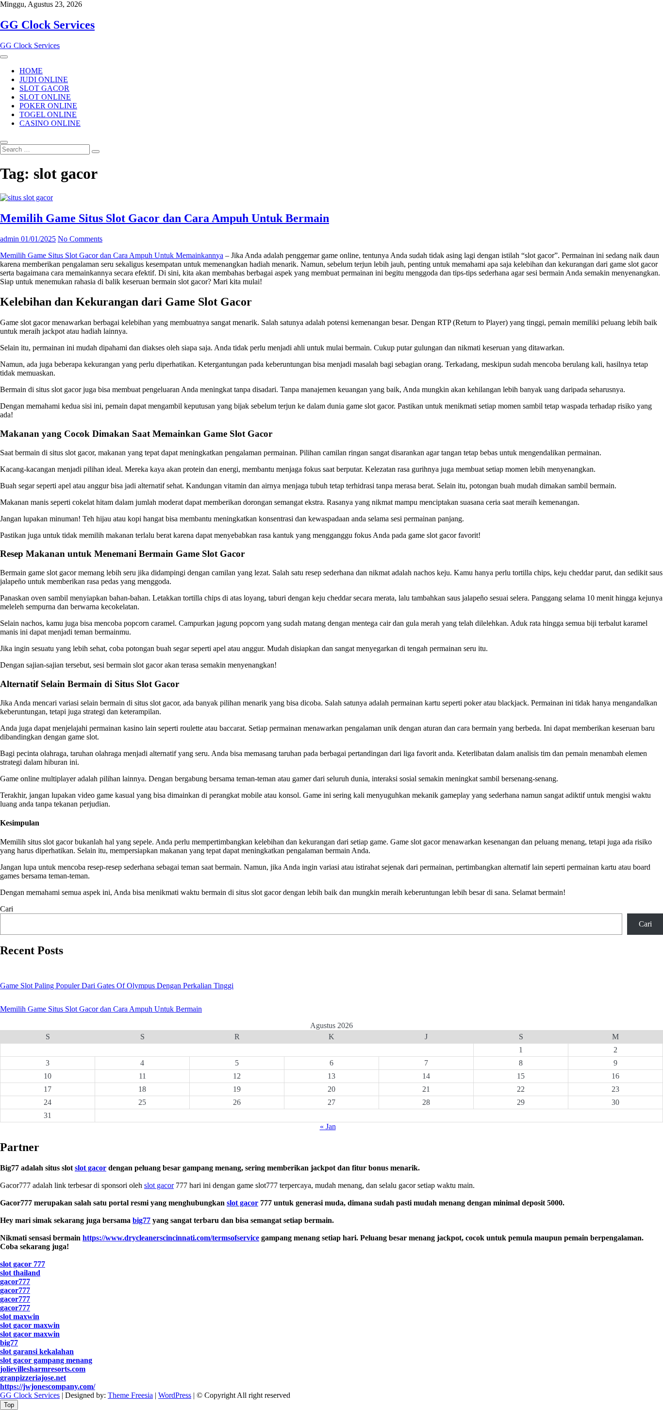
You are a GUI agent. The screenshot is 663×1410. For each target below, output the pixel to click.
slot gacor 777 (22, 1264)
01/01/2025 (37, 239)
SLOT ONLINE (45, 97)
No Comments (80, 239)
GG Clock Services (47, 24)
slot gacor (90, 1168)
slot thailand (20, 1273)
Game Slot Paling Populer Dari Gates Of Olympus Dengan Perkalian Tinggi (116, 985)
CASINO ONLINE (50, 123)
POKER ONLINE (48, 106)
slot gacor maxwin (30, 1325)
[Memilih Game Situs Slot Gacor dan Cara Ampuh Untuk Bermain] (26, 197)
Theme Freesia (130, 1395)
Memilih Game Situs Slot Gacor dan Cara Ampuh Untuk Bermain (164, 218)
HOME (31, 71)
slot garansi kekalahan (37, 1351)
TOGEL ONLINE (48, 114)
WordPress (174, 1395)
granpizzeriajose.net (33, 1378)
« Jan (328, 1126)
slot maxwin (19, 1316)
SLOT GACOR (44, 88)
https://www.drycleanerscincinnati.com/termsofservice (171, 1238)
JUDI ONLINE (43, 79)
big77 (141, 1220)
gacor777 (15, 1281)
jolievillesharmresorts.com (42, 1369)
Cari (6, 909)
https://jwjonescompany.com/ (47, 1386)
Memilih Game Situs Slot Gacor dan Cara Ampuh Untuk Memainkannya (111, 255)
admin (9, 239)
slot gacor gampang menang (46, 1360)
